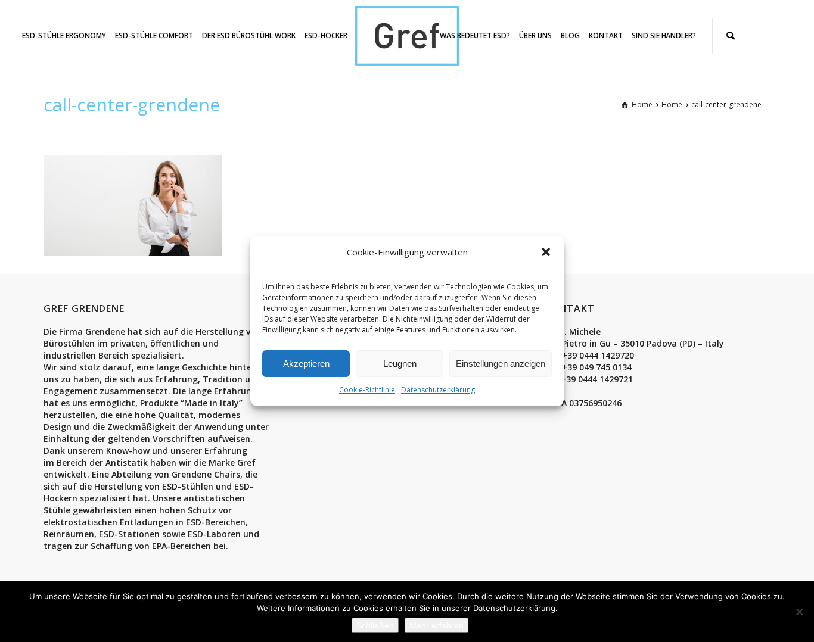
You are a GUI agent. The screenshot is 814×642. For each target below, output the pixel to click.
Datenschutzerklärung (438, 390)
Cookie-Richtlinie (367, 390)
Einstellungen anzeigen (500, 364)
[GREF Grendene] (407, 34)
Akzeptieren (306, 364)
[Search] (730, 36)
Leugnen (400, 364)
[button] (546, 252)
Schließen (375, 625)
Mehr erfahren (436, 625)
